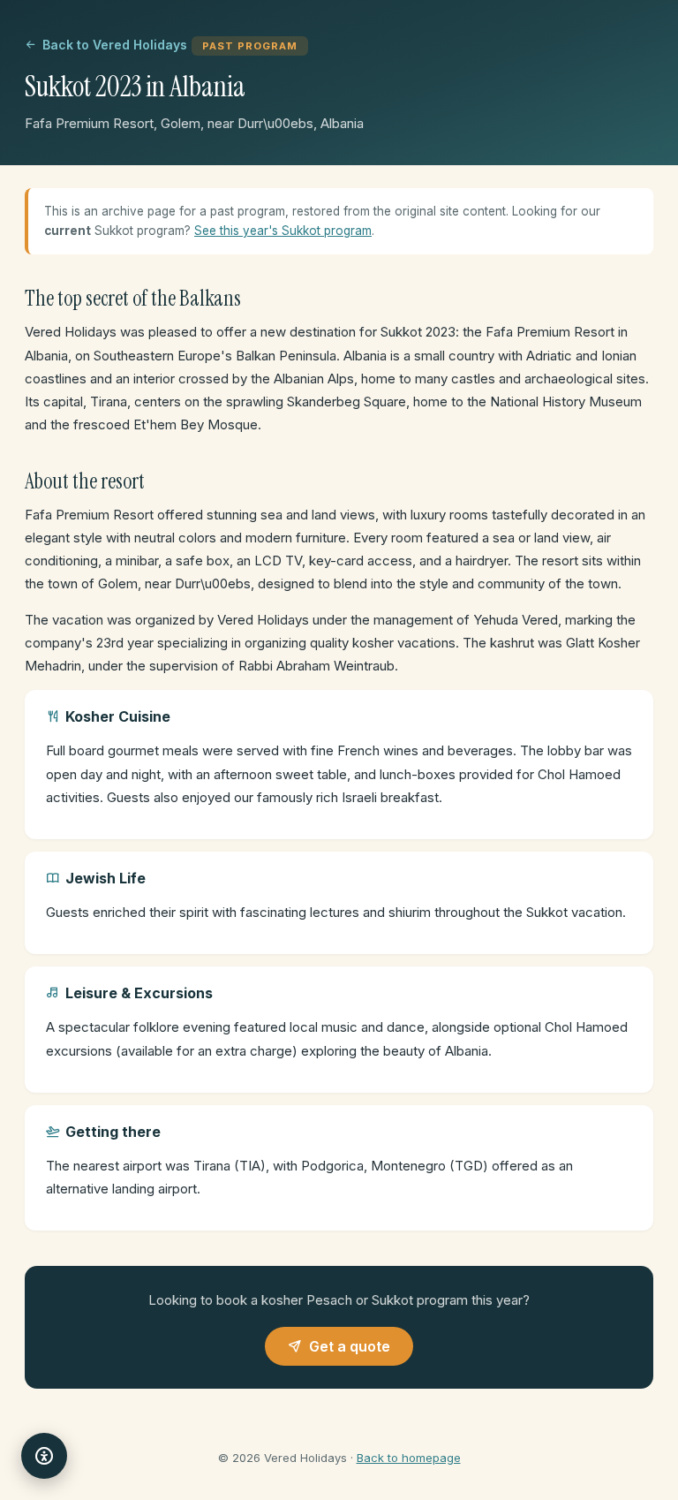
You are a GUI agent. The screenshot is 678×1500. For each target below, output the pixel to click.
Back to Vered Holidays (114, 44)
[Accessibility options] (44, 1456)
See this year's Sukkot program (283, 230)
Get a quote (349, 1346)
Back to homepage (409, 1458)
